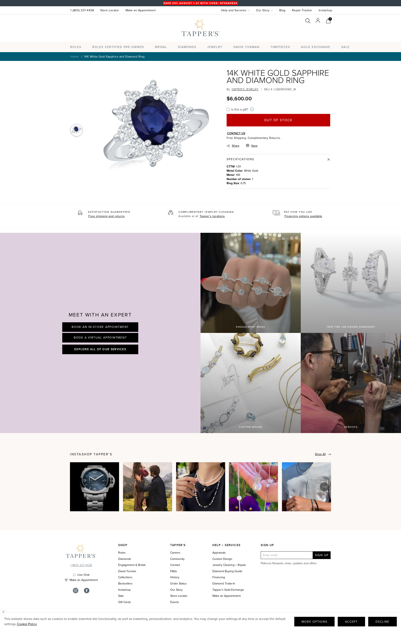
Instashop (325, 10)
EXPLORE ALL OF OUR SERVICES (100, 349)
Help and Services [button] (234, 10)
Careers (175, 553)
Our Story (176, 590)
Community (177, 559)
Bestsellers (125, 584)
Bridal (161, 47)
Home (74, 56)
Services (351, 427)
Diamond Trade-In (223, 584)
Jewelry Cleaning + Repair (229, 565)
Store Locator (109, 10)
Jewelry (215, 47)
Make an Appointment (141, 10)
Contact (175, 565)
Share (235, 146)
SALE (345, 47)
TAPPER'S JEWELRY (245, 89)
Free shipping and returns (106, 216)
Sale (121, 596)
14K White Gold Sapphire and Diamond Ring (114, 56)
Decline (383, 622)
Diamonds (187, 47)
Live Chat (83, 575)
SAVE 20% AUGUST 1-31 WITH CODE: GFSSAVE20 (200, 3)
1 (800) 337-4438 (82, 10)
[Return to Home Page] (81, 552)
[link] (328, 20)
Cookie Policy (27, 624)
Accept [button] (351, 622)
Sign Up (322, 555)
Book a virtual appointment (100, 337)
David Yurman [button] (246, 47)
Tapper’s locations (212, 216)
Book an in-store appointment (100, 327)
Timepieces (280, 47)
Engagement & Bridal (131, 565)
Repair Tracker (302, 10)
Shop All (320, 454)
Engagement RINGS (250, 327)
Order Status (178, 584)
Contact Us (236, 133)
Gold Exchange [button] (315, 47)
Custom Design (250, 427)
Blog (282, 10)
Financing (218, 577)
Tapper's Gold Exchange (228, 590)
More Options (314, 622)
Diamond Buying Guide (227, 571)
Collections (125, 577)
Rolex (315, 32)
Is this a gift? (239, 109)
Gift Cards (124, 602)
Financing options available (303, 216)
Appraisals (219, 553)
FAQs (173, 571)
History (174, 577)
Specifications (240, 159)
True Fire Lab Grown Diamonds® (351, 327)
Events (174, 602)
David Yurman (127, 571)
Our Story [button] (263, 10)
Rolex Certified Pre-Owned (118, 47)
